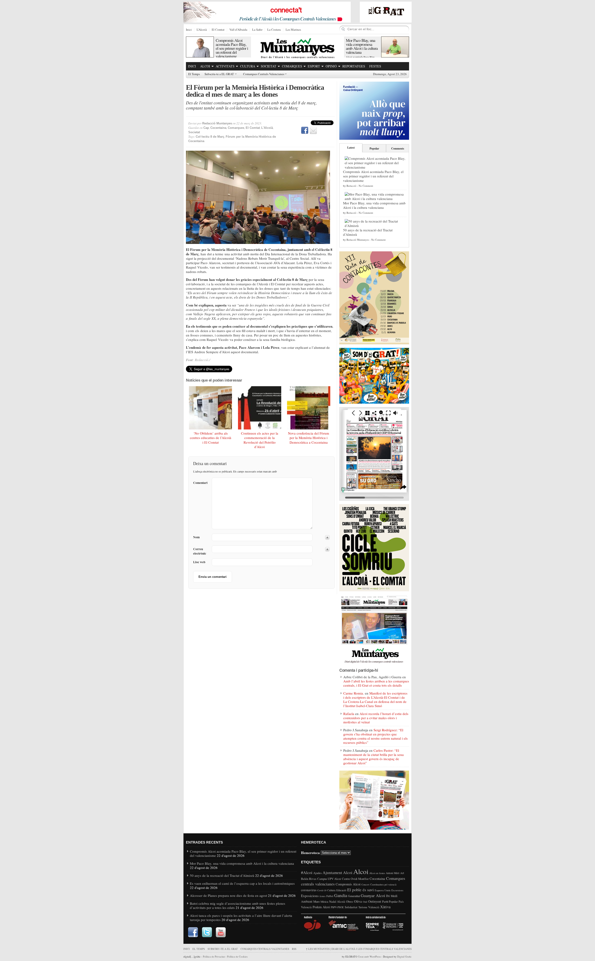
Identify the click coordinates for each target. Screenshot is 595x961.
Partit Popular (390, 902)
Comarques (292, 66)
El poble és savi (360, 889)
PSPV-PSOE (337, 907)
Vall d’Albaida (238, 30)
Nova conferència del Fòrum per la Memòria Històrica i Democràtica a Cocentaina (308, 438)
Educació (341, 890)
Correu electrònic (199, 551)
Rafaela (348, 713)
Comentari (200, 482)
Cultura (247, 66)
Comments (397, 148)
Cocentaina (218, 128)
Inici (189, 30)
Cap (206, 128)
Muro (316, 901)
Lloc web (199, 562)
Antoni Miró (392, 873)
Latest (351, 148)
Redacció (351, 185)
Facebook (304, 130)
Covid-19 (321, 890)
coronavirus (308, 890)
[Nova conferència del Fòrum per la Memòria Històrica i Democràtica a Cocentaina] (308, 407)
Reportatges (353, 66)
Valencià (373, 907)
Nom (196, 537)
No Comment (366, 185)
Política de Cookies (237, 956)
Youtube (220, 932)
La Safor (257, 30)
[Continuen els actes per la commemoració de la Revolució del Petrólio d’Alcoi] (259, 407)
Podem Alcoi (321, 907)
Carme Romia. (353, 693)
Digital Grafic (404, 956)
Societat (268, 66)
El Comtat (218, 30)
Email (313, 130)
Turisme (362, 907)
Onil (365, 901)
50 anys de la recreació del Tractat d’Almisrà (368, 232)
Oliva (358, 901)
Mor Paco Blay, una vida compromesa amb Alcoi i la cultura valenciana (362, 46)
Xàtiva (385, 906)
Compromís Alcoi (348, 884)
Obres (349, 902)
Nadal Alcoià (337, 901)
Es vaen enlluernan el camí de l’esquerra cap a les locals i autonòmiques (242, 883)
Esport (314, 66)
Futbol (329, 896)
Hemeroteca (310, 852)
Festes (375, 66)
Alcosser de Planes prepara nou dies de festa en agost (228, 895)
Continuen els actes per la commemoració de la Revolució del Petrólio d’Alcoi (259, 440)
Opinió (331, 66)
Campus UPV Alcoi (329, 879)
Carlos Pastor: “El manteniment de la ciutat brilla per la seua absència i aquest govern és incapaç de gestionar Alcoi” (373, 756)
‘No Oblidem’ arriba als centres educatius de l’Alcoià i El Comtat (210, 438)
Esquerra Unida (382, 890)
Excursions (397, 890)
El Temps (194, 74)
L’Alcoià (202, 30)
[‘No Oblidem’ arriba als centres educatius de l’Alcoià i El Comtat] (210, 407)
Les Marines (293, 30)
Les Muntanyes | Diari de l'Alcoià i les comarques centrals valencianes (359, 949)
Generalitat (354, 896)
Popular (374, 148)
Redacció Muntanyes (217, 123)
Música (324, 901)
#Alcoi (306, 872)
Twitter (206, 932)
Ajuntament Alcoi (337, 872)
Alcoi (205, 66)
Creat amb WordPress (369, 956)
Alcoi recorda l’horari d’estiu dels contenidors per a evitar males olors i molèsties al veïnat (375, 717)
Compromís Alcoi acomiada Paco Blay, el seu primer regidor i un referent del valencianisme (232, 48)
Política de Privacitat (214, 956)
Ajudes (317, 873)
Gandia (340, 895)
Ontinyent (374, 901)
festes (322, 896)
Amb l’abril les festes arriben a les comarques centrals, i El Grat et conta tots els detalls (376, 683)
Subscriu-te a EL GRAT (219, 74)
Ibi (388, 896)
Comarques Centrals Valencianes (263, 74)
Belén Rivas (308, 879)
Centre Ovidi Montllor (355, 879)
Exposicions (310, 895)
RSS (294, 949)
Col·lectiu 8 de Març (210, 136)
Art (402, 873)
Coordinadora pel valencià (383, 884)
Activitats (225, 66)
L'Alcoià (267, 128)
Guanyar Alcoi (373, 895)
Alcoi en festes (377, 873)
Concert (365, 884)
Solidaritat (351, 907)
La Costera (274, 30)
